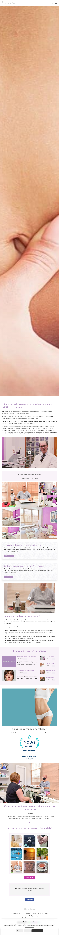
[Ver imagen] (20, 711)
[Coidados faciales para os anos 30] (9, 878)
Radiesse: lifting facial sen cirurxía (51, 888)
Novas (25, 876)
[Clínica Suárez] (9, 3)
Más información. (29, 927)
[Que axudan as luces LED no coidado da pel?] (42, 875)
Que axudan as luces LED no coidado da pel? (50, 874)
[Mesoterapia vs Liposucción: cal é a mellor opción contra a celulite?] (42, 896)
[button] (25, 612)
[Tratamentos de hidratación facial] (9, 892)
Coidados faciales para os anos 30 (26, 873)
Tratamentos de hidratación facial (26, 887)
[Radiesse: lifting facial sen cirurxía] (42, 889)
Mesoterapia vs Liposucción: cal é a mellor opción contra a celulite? (51, 895)
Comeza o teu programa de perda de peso (51, 881)
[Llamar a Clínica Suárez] (52, 3)
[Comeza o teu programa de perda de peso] (42, 882)
